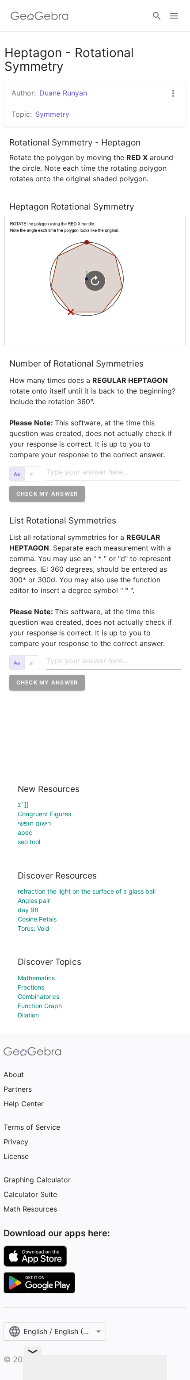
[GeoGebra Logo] (39, 15)
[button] (47, 493)
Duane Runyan (63, 92)
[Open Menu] (174, 16)
